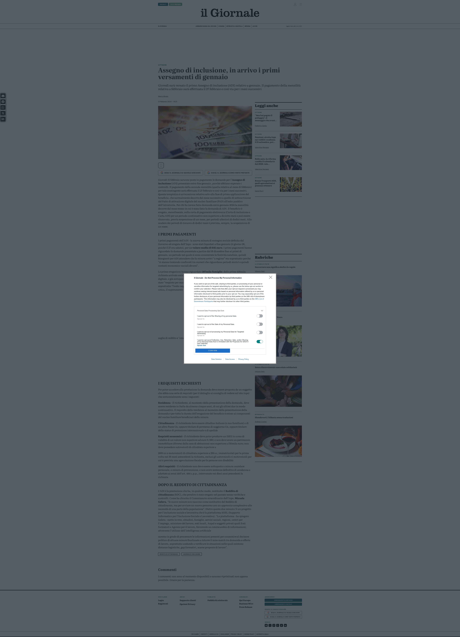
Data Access (230, 359)
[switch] (260, 316)
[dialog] (230, 318)
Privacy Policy (243, 359)
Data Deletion (216, 359)
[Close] (271, 278)
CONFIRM (212, 350)
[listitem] (230, 310)
